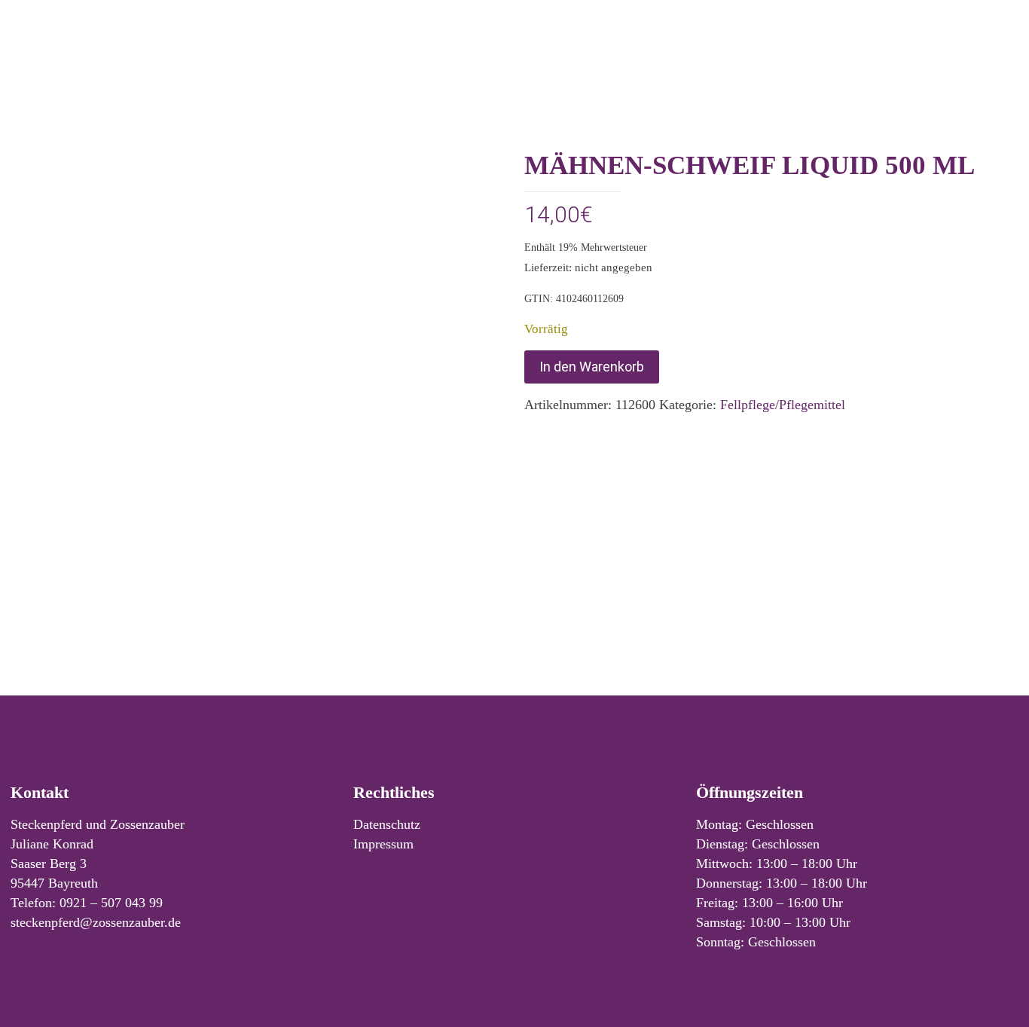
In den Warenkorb (591, 366)
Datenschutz (386, 824)
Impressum (383, 843)
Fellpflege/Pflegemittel (782, 404)
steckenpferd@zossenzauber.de (96, 922)
